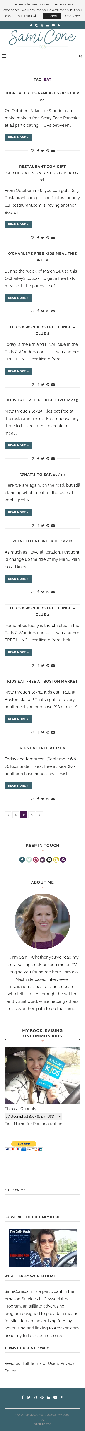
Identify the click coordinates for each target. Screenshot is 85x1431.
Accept (51, 16)
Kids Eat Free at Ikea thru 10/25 (42, 400)
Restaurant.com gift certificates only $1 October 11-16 (42, 173)
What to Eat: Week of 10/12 (42, 541)
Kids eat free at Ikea (42, 748)
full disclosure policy (42, 1335)
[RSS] (63, 860)
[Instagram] (56, 860)
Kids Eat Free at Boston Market (42, 681)
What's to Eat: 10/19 (42, 474)
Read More (72, 15)
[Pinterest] (36, 860)
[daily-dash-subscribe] (42, 1248)
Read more (17, 137)
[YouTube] (49, 860)
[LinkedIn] (42, 860)
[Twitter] (29, 860)
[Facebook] (22, 860)
